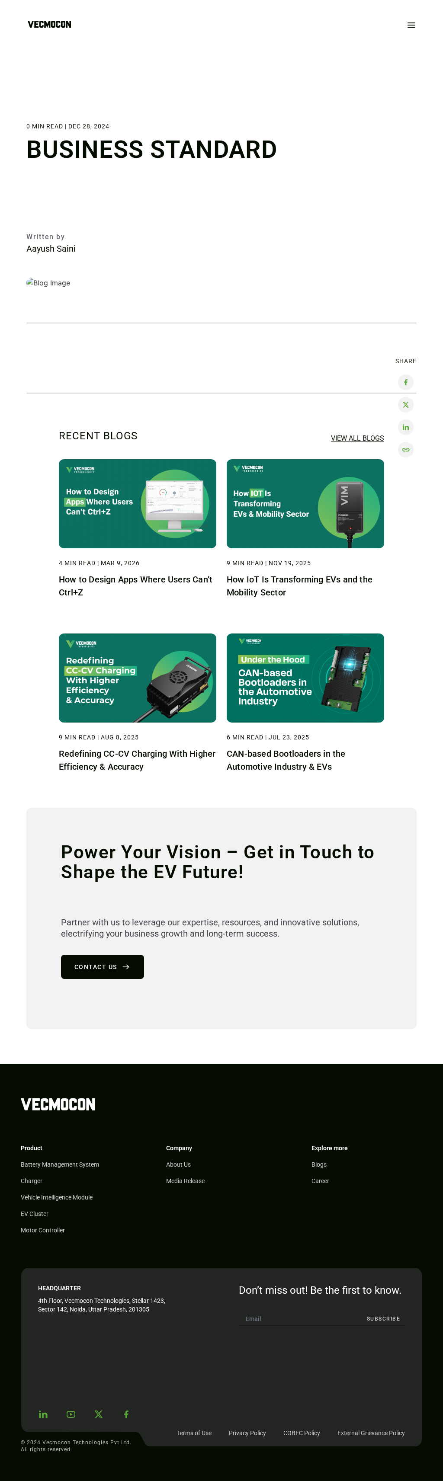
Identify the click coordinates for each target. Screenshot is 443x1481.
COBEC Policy (301, 1433)
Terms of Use (194, 1433)
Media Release (185, 1180)
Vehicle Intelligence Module (57, 1197)
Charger (31, 1180)
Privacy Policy (247, 1433)
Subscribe (384, 1318)
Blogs (319, 1164)
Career (320, 1180)
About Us (178, 1164)
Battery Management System (60, 1164)
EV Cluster (34, 1213)
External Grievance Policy (371, 1433)
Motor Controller (43, 1230)
